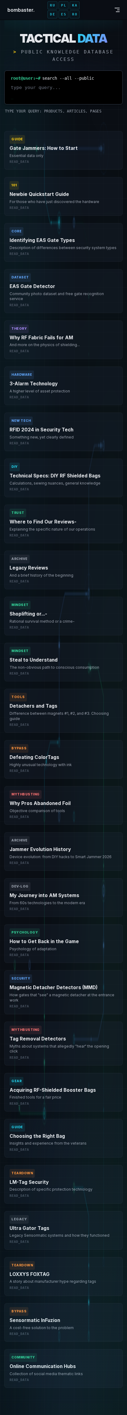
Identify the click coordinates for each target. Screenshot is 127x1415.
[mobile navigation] (117, 10)
